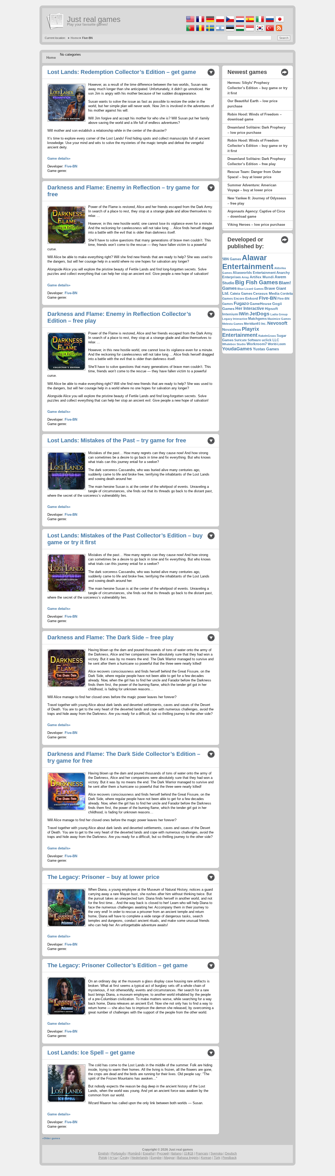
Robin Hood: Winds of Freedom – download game (254, 116)
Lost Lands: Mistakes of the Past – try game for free (116, 440)
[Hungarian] (239, 31)
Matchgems (257, 319)
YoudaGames (237, 348)
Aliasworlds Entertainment (254, 273)
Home (75, 37)
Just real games (94, 19)
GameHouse (260, 304)
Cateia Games (241, 294)
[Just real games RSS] (278, 31)
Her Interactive (249, 308)
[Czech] (229, 22)
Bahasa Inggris (188, 1158)
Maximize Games (279, 318)
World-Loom (277, 344)
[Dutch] (239, 22)
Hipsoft (271, 308)
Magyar (169, 1158)
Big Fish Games (256, 282)
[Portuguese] (189, 31)
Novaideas (231, 329)
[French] (199, 22)
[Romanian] (199, 31)
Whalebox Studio (234, 344)
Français (202, 1153)
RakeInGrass (267, 335)
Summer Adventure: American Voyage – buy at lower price (251, 187)
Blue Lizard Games (250, 288)
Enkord (251, 298)
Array (245, 277)
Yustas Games (266, 349)
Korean (206, 1158)
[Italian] (259, 22)
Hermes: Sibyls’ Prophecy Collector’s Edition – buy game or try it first (257, 88)
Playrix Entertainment (240, 332)
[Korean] (259, 31)
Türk (217, 1158)
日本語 (188, 1153)
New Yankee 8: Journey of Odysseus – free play (256, 200)
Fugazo (241, 303)
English (103, 1153)
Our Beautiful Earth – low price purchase (252, 103)
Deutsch (231, 1153)
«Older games (51, 1138)
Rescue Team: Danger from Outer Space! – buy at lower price (254, 174)
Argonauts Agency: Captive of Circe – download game (256, 213)
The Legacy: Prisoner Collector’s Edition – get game (117, 965)
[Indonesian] (249, 31)
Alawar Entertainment (247, 262)
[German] (209, 22)
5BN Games (231, 259)
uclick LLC (270, 340)
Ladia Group (279, 314)
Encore (239, 298)
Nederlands (139, 1158)
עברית (114, 1158)
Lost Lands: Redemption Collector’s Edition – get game (121, 72)
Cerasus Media (266, 293)
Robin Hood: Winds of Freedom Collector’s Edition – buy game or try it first (257, 145)
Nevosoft (277, 323)
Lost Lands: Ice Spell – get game (91, 1052)
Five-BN (71, 166)
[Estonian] (229, 31)
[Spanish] (249, 22)
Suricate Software (247, 340)
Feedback (229, 1158)
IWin (244, 313)
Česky (124, 1158)
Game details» (58, 158)
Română (134, 1153)
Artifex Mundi (262, 277)
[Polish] (219, 22)
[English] (189, 22)
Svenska (216, 1153)
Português (118, 1153)
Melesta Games (232, 323)
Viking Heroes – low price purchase (256, 225)
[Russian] (269, 22)
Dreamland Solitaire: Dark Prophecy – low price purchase (256, 130)
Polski (103, 1158)
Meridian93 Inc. (255, 324)
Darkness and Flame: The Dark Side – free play (110, 637)
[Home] (55, 21)
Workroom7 (257, 344)
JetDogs (259, 313)
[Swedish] (209, 31)
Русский (163, 1153)
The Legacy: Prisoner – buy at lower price (103, 877)
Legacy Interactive (234, 318)
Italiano (176, 1153)
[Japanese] (279, 22)
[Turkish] (269, 31)
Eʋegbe (156, 1158)
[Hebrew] (219, 31)
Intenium (230, 314)
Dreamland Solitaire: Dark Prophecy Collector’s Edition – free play (256, 161)
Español (149, 1153)
